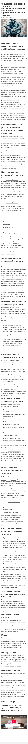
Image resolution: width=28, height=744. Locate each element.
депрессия (4, 92)
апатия (14, 490)
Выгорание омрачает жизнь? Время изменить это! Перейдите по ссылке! (13, 46)
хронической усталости (12, 54)
